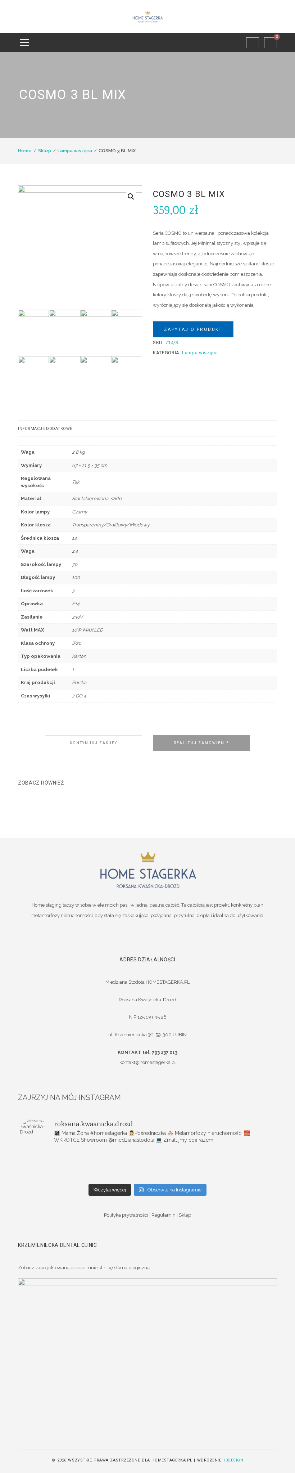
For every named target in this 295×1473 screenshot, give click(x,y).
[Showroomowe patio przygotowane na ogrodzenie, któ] (62, 1166)
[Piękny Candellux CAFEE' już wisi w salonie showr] (232, 1166)
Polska (79, 682)
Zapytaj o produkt (193, 329)
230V (77, 617)
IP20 (76, 643)
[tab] (147, 428)
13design (233, 1460)
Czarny (79, 512)
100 (76, 577)
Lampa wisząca (75, 150)
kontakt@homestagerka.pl (147, 1062)
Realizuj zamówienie (201, 743)
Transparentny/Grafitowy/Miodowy (111, 524)
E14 (76, 603)
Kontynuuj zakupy (93, 743)
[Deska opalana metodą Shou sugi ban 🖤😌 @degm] (62, 1175)
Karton (79, 656)
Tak (76, 482)
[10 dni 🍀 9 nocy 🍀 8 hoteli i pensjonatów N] (148, 1166)
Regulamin (163, 1215)
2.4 (75, 551)
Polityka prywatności (126, 1215)
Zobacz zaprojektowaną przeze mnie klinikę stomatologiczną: (84, 1267)
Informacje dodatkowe (45, 428)
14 (74, 538)
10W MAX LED (87, 630)
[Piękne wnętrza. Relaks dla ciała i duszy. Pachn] (148, 1157)
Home (25, 150)
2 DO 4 (79, 696)
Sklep (44, 150)
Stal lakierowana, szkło (97, 498)
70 (74, 564)
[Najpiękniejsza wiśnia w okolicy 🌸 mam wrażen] (232, 1175)
